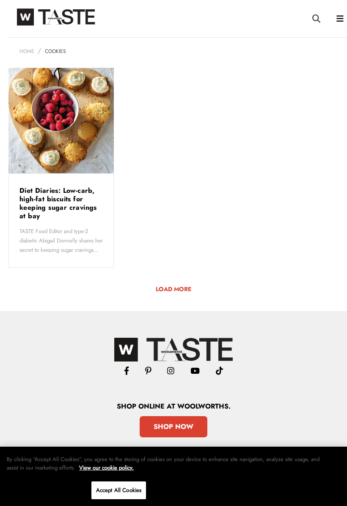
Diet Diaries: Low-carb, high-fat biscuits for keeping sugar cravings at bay (58, 203)
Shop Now (173, 426)
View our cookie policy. (106, 468)
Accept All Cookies (118, 490)
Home (26, 51)
